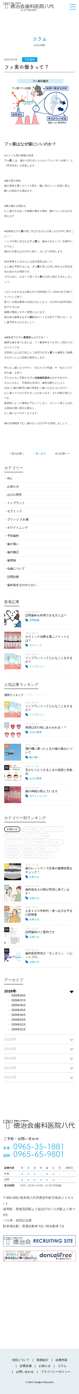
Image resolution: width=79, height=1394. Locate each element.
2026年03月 (18, 1019)
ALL (9, 478)
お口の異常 (14, 494)
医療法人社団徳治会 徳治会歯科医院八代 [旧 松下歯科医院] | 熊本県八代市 (28, 7)
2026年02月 (18, 1024)
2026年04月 (18, 1014)
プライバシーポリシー (55, 1371)
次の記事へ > (62, 453)
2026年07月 (18, 1000)
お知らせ (13, 486)
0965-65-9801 (34, 1154)
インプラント (16, 503)
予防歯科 (13, 535)
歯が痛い (13, 544)
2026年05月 (18, 1010)
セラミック (14, 511)
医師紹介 (42, 1360)
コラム (62, 1365)
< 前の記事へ (16, 453)
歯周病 (11, 560)
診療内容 (61, 1360)
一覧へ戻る (39, 453)
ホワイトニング (17, 527)
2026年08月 (18, 995)
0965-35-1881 (34, 1146)
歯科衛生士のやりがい (22, 585)
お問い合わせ (25, 1371)
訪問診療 (13, 576)
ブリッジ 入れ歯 (18, 519)
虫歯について (16, 568)
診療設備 (26, 1365)
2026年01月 (18, 1029)
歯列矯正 (13, 552)
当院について (20, 1360)
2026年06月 (18, 1005)
